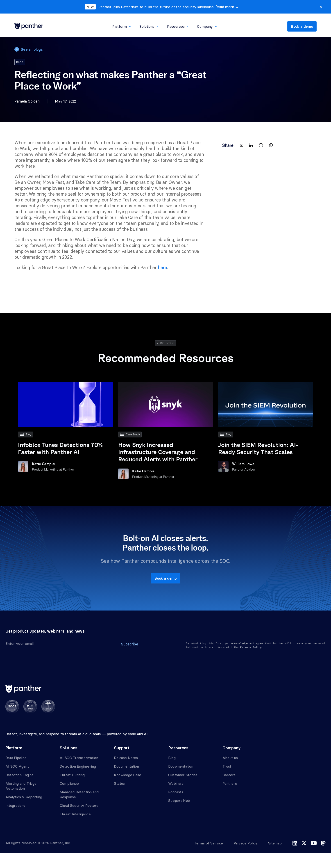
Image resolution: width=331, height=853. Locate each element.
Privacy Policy (245, 843)
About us (230, 757)
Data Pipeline (16, 757)
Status (119, 783)
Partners (229, 783)
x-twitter (304, 843)
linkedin (294, 843)
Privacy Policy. (251, 647)
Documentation (126, 766)
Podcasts (175, 792)
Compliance (69, 783)
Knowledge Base (127, 775)
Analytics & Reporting (23, 797)
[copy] (270, 145)
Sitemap (275, 843)
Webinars (176, 783)
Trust (226, 766)
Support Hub (179, 800)
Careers (229, 775)
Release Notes (126, 757)
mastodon (323, 843)
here (162, 267)
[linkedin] (251, 145)
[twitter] (241, 145)
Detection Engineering (78, 766)
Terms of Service (209, 843)
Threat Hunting (72, 775)
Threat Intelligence (75, 814)
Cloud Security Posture (79, 805)
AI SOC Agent (17, 766)
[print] (260, 145)
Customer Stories (182, 775)
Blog (171, 757)
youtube (314, 843)
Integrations (15, 805)
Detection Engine (19, 775)
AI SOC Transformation (79, 757)
